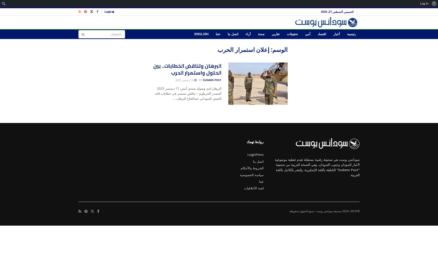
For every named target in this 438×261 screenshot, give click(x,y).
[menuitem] (434, 3)
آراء (248, 34)
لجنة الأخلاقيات (254, 188)
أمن (307, 34)
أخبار (337, 34)
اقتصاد (322, 34)
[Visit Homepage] (327, 22)
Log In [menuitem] (424, 3)
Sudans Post (212, 80)
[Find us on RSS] (79, 11)
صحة (261, 34)
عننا (218, 34)
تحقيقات (292, 34)
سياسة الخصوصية (252, 175)
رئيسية (351, 34)
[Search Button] (83, 34)
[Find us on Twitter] (91, 11)
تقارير (276, 34)
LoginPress (255, 154)
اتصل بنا (233, 34)
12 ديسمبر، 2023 (184, 80)
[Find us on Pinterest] (85, 11)
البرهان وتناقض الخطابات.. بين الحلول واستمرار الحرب (187, 69)
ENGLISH (201, 34)
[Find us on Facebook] (97, 11)
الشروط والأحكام (252, 168)
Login (108, 12)
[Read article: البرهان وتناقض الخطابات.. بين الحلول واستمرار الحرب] (258, 84)
